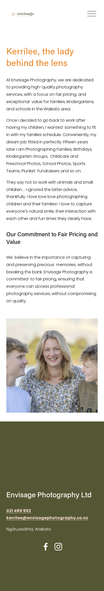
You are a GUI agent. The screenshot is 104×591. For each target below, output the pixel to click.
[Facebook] (46, 547)
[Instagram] (58, 547)
